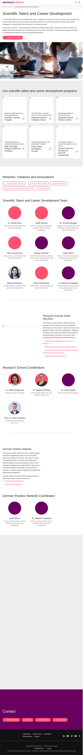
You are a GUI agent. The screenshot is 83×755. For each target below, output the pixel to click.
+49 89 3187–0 (39, 748)
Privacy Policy (37, 734)
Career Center (61, 720)
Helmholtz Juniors (42, 188)
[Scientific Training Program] (15, 103)
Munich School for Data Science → (56, 356)
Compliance (47, 734)
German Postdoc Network (15, 183)
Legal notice (27, 734)
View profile (14, 423)
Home (4, 7)
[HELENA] (41, 103)
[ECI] (41, 132)
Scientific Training (12, 720)
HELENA (28, 720)
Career (10, 7)
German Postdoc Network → (13, 484)
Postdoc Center (44, 720)
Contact (36, 736)
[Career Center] (68, 132)
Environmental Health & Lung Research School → (61, 347)
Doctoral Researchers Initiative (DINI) (17, 188)
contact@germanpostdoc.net (14, 481)
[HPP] (15, 132)
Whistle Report (27, 736)
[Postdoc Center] (68, 103)
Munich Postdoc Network (39, 183)
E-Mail (49, 748)
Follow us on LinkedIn (14, 37)
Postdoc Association (58, 183)
